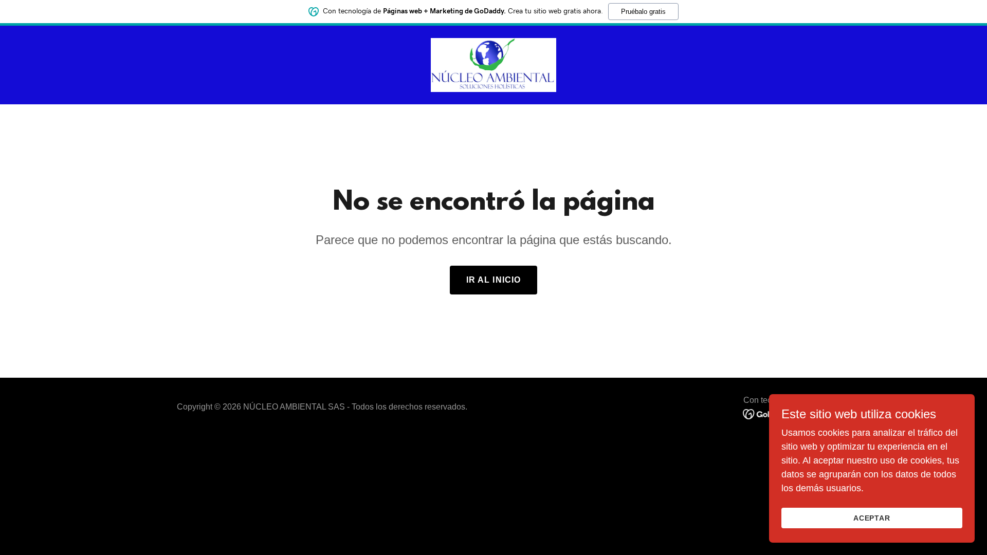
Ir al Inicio (493, 279)
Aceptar (872, 518)
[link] (493, 64)
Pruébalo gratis (643, 11)
